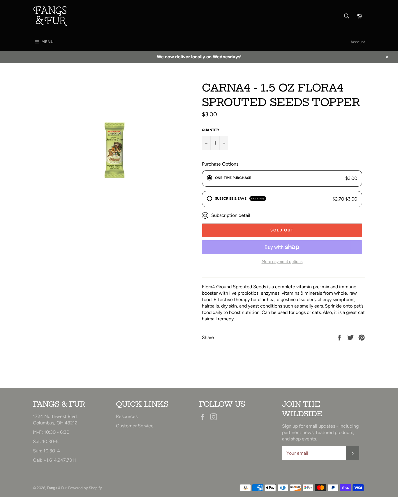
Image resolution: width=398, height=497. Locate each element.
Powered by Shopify (85, 488)
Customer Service (135, 425)
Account (358, 42)
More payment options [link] (282, 261)
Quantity (210, 130)
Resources (127, 416)
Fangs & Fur (56, 488)
